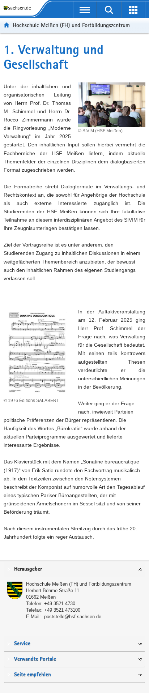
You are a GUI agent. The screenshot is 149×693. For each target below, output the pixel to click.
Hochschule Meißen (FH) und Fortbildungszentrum (71, 25)
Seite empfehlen (32, 674)
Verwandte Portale (35, 659)
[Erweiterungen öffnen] (133, 9)
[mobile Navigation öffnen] (85, 9)
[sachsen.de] (18, 8)
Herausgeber (28, 569)
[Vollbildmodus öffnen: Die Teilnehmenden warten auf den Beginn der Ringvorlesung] (143, 85)
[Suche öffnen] (109, 9)
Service (22, 643)
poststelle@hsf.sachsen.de (72, 616)
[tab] (74, 569)
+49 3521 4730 (59, 603)
